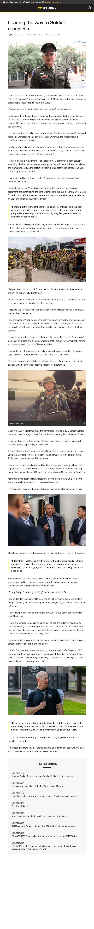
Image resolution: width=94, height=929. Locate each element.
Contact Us (17, 917)
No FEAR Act (85, 917)
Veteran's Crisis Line (47, 920)
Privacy (30, 917)
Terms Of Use (44, 917)
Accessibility (61, 917)
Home (5, 917)
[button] (1, 5)
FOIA (74, 917)
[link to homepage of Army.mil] (47, 8)
